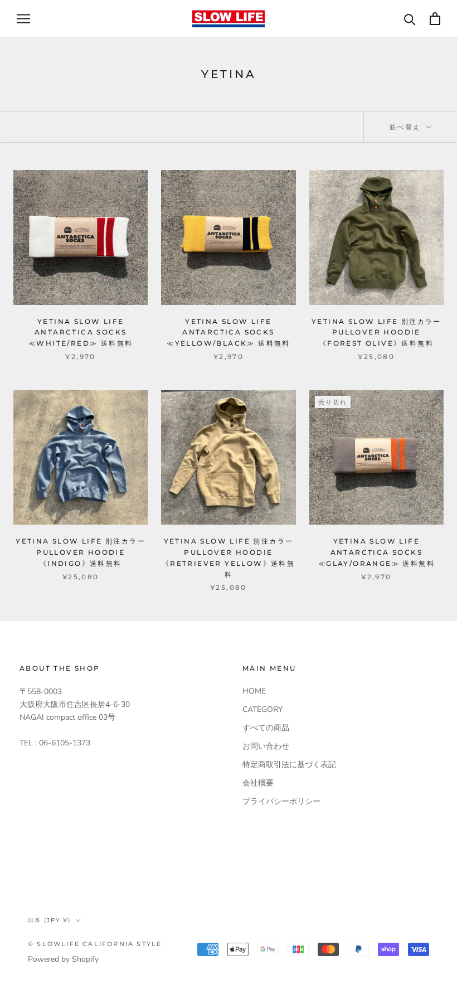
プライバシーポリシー (281, 801)
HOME (254, 691)
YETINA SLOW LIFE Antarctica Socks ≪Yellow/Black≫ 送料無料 (228, 332)
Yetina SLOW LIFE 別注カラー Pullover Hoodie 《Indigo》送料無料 (80, 552)
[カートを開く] (435, 18)
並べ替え (406, 127)
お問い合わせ (265, 746)
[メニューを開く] (23, 18)
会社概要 (258, 783)
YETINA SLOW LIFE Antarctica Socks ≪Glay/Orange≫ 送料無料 (376, 552)
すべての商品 (265, 728)
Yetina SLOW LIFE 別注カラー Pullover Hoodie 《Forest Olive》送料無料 (376, 332)
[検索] (410, 19)
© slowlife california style (95, 944)
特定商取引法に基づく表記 (289, 764)
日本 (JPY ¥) (49, 920)
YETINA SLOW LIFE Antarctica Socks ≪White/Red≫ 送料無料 (80, 332)
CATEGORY (262, 709)
